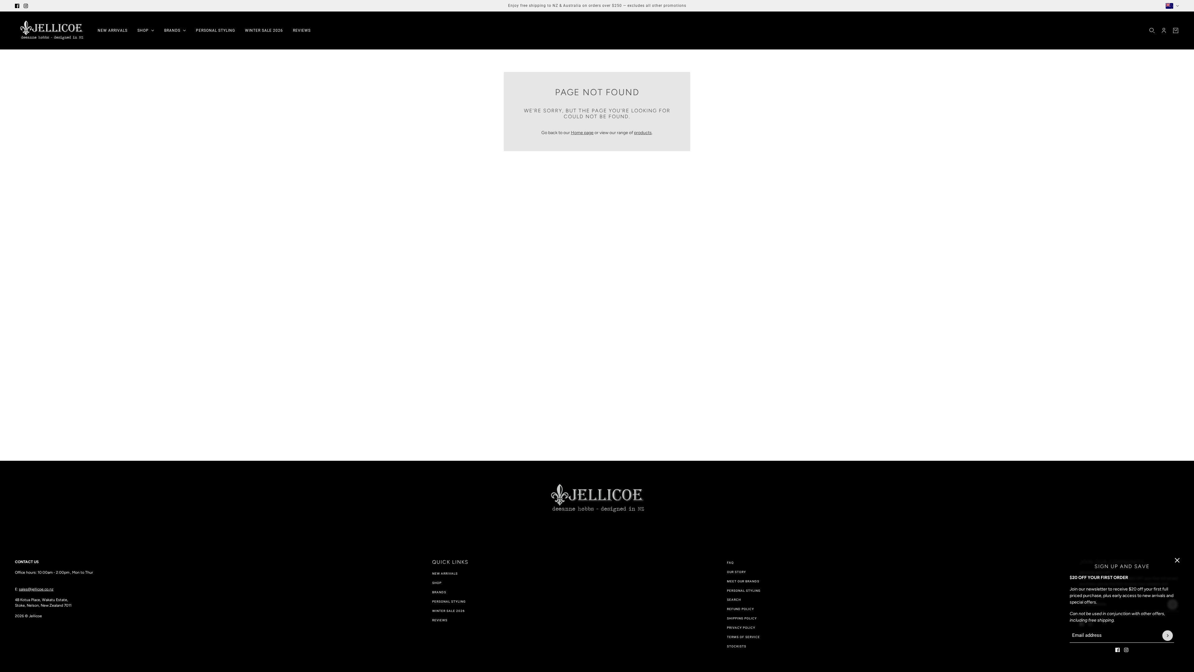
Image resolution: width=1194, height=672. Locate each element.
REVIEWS (439, 620)
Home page (582, 132)
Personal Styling (449, 601)
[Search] (1152, 30)
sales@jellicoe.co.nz (36, 589)
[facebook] (17, 5)
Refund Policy (740, 609)
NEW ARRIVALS (445, 573)
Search (734, 599)
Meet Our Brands (743, 581)
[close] (1177, 560)
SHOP (437, 583)
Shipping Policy (742, 618)
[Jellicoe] (51, 30)
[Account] (1163, 30)
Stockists (736, 646)
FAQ (730, 562)
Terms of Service (743, 637)
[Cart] (1175, 30)
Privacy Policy (741, 627)
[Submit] (1167, 635)
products (643, 132)
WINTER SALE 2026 (448, 611)
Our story (736, 572)
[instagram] (25, 5)
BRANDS (439, 592)
